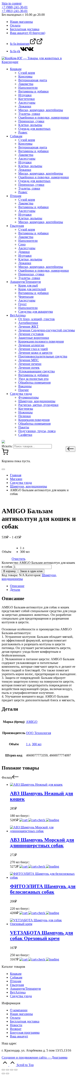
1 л (28, 744)
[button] (70, 449)
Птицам (15, 981)
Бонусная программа (25, 1032)
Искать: (7, 446)
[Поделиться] (7, 1069)
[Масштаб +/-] (15, 1069)
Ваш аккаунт (19, 1036)
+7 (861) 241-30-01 (15, 11)
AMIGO (31, 721)
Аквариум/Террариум (25, 988)
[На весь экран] (11, 1069)
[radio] (25, 548)
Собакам (16, 977)
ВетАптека (18, 992)
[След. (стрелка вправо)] (7, 1073)
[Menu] (3, 469)
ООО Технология (38, 733)
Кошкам (15, 973)
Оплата (15, 1017)
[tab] (43, 586)
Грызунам (17, 985)
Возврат (15, 1029)
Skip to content (11, 3)
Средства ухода (21, 996)
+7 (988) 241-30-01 (15, 7)
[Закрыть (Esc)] (3, 1069)
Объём (6, 551)
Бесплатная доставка (24, 1021)
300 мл (36, 744)
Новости (16, 1025)
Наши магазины (21, 1014)
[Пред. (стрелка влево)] (3, 1073)
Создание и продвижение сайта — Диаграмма (34, 1057)
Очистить (18, 558)
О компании (18, 1010)
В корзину (9, 571)
